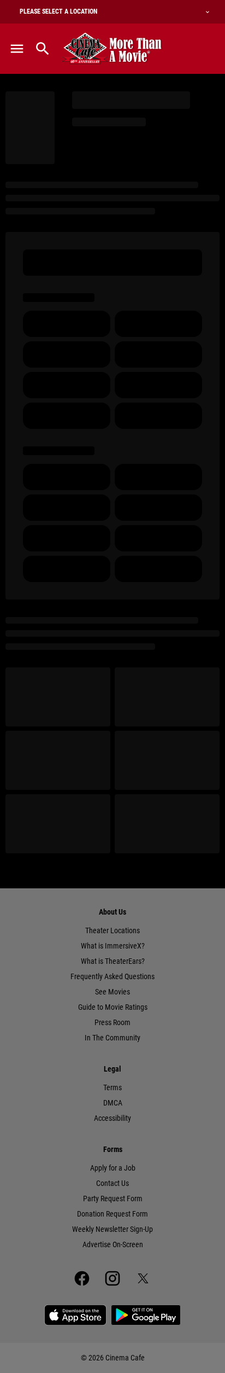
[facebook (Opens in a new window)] (82, 1278)
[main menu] (17, 48)
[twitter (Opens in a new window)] (143, 1278)
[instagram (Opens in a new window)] (112, 1278)
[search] (42, 48)
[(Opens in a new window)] (75, 1315)
